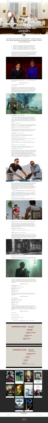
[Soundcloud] (25, 419)
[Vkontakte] (22, 419)
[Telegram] (24, 419)
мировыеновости (25, 413)
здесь (12, 143)
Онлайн (13, 1)
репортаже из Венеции (14, 118)
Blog (16, 1)
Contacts (32, 1)
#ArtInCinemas (29, 1)
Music (26, 1)
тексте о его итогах (17, 125)
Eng (41, 1)
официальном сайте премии (24, 321)
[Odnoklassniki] (23, 419)
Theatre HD (23, 1)
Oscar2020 (22, 413)
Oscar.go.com (26, 80)
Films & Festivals (20, 1)
